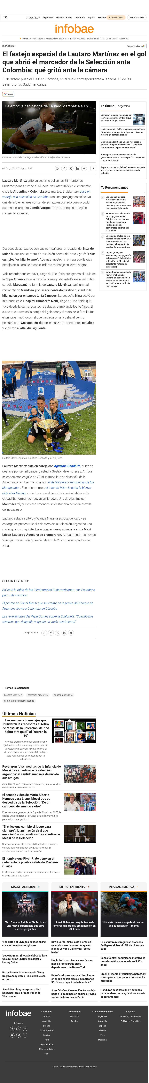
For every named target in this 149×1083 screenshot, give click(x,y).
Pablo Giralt (124, 39)
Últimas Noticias (46, 1049)
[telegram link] (18, 1035)
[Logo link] (74, 28)
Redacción (74, 1016)
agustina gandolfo (63, 695)
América (46, 1016)
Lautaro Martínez (13, 695)
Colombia (80, 17)
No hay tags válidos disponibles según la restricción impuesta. (58, 39)
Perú (47, 1040)
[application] (49, 127)
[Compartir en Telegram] (84, 168)
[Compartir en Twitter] (70, 168)
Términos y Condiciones (130, 1016)
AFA (102, 39)
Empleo (74, 1021)
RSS (46, 1054)
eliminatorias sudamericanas (19, 700)
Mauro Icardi (93, 39)
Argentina (48, 17)
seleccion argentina (38, 695)
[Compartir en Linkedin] (77, 168)
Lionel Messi (111, 39)
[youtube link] (12, 1035)
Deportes (8, 46)
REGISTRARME (116, 17)
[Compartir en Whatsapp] (57, 168)
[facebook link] (12, 1029)
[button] (5, 17)
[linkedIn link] (25, 1035)
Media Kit (102, 1040)
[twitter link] (18, 1029)
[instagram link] (25, 1029)
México (102, 17)
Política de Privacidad (130, 1021)
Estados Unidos (64, 17)
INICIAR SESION (137, 17)
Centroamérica (46, 1044)
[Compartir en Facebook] (64, 168)
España (91, 17)
